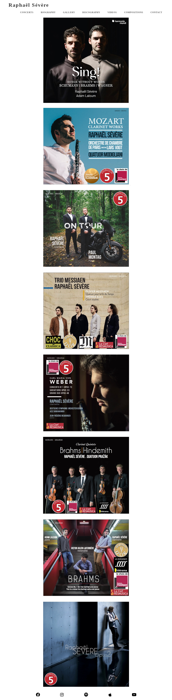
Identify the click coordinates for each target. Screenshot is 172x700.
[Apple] (110, 694)
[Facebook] (37, 694)
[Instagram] (62, 694)
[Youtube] (134, 694)
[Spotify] (86, 694)
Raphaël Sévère (29, 5)
